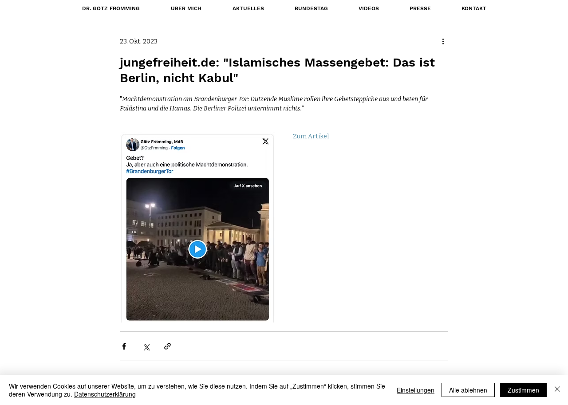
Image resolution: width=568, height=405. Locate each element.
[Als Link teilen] (167, 346)
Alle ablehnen (468, 389)
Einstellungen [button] (415, 389)
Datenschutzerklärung (105, 393)
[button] (311, 8)
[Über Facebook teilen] (124, 346)
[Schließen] (557, 390)
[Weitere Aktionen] (443, 41)
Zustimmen (523, 389)
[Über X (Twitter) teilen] (146, 346)
